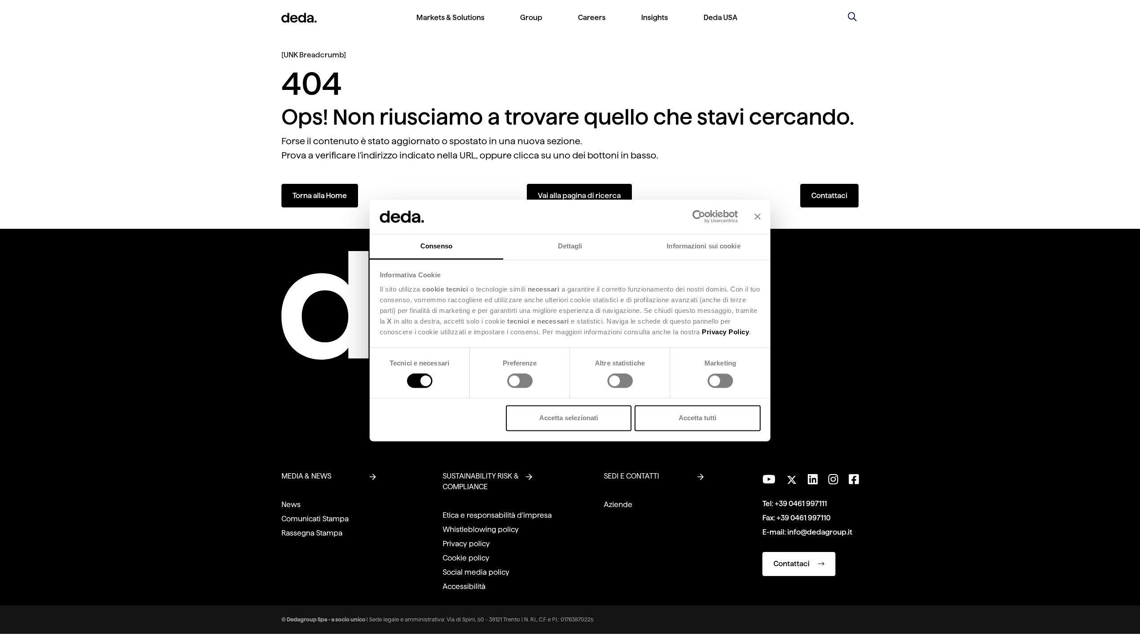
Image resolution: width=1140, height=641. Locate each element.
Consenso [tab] (436, 246)
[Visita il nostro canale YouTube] (768, 479)
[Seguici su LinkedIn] (813, 479)
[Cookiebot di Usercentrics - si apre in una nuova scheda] (699, 216)
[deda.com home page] (299, 18)
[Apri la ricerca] (852, 17)
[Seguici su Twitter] (791, 477)
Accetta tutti (698, 418)
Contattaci (829, 195)
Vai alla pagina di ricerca (579, 195)
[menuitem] (450, 25)
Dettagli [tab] (570, 246)
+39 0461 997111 (801, 503)
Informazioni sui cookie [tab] (703, 246)
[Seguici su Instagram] (833, 479)
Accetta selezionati (568, 418)
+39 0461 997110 (804, 518)
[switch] (520, 381)
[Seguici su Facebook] (854, 479)
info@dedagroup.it (819, 532)
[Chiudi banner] (757, 217)
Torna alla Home (320, 195)
